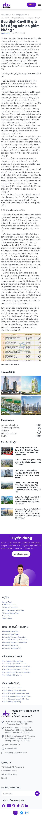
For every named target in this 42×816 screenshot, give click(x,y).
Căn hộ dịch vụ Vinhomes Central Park (15, 693)
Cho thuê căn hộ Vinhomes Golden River (16, 672)
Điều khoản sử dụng (9, 774)
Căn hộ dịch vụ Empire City (11, 702)
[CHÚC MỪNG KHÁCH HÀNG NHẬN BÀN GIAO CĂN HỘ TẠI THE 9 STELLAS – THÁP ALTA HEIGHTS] (7, 473)
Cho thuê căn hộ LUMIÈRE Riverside (14, 664)
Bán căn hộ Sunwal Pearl (10, 631)
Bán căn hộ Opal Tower (10, 634)
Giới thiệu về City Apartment (12, 767)
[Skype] (13, 805)
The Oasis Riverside (10, 413)
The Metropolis (28, 413)
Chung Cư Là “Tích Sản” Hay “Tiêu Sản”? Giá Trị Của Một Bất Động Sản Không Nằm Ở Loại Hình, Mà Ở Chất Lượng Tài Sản (28, 487)
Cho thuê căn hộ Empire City (12, 675)
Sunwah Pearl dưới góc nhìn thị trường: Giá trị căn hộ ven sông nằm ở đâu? (28, 462)
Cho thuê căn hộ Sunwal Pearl (12, 661)
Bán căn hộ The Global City (11, 648)
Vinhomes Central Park (10, 607)
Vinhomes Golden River (10, 613)
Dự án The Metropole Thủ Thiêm (13, 610)
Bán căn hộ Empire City (10, 645)
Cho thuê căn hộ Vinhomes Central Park (16, 667)
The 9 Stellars (7, 619)
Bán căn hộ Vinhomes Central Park (14, 637)
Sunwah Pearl (7, 602)
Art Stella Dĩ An (28, 392)
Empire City (6, 616)
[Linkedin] (26, 805)
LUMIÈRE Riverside (8, 605)
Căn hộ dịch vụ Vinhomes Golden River (15, 699)
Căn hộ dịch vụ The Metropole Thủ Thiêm (16, 696)
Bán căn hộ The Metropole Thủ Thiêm (15, 640)
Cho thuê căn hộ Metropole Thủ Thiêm (15, 669)
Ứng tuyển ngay (21, 554)
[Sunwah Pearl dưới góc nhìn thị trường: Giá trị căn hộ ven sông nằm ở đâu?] (7, 463)
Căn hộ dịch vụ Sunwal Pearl (12, 688)
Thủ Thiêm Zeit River (10, 392)
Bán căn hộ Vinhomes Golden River (14, 643)
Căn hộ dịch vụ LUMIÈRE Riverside (14, 691)
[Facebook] (3, 806)
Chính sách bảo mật (9, 771)
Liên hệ (4, 778)
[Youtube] (9, 806)
